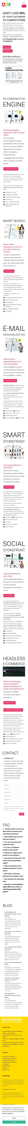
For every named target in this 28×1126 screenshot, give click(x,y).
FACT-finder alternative (9, 1096)
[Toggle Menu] (13, 4)
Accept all (14, 1122)
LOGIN (23, 3)
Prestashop (4, 1081)
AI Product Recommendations (10, 1058)
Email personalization (8, 61)
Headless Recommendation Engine (13, 710)
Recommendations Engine (9, 59)
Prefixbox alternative (9, 1094)
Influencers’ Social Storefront (10, 62)
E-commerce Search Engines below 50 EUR (13, 1042)
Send (21, 814)
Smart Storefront (18, 61)
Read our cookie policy (7, 1113)
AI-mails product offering (8, 1060)
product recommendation (9, 1089)
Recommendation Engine (11, 168)
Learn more (7, 47)
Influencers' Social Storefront (10, 1062)
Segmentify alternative (17, 1096)
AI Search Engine (9, 271)
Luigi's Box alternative (16, 1094)
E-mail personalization (10, 380)
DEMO (24, 6)
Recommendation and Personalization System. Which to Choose (13, 995)
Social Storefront (9, 595)
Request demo (7, 50)
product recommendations (12, 1081)
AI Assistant (5, 1064)
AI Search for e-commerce (9, 1056)
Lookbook (5, 1067)
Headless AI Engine (9, 702)
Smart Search (19, 59)
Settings (14, 1118)
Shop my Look (6, 1069)
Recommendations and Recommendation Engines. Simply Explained (13, 913)
